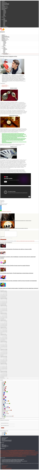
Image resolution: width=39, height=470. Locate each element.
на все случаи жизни (32, 453)
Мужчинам (3, 19)
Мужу (4, 24)
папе (28, 454)
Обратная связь (4, 438)
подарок (8, 211)
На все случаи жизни (5, 7)
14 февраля (3, 450)
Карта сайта (3, 439)
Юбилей (3, 5)
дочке (5, 453)
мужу (23, 453)
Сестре (4, 13)
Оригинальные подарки (5, 4)
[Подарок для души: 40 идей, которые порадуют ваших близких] (3, 263)
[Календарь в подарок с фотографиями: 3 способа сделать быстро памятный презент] (3, 254)
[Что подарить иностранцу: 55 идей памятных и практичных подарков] (3, 271)
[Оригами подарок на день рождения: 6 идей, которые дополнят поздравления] (3, 278)
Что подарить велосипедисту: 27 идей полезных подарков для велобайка (13, 459)
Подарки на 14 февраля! (5, 3)
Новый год (3, 34)
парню (30, 454)
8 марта (4, 10)
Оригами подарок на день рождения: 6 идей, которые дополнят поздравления (18, 280)
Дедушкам (5, 26)
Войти (3, 444)
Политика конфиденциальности (7, 440)
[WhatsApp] (13, 210)
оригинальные (6, 454)
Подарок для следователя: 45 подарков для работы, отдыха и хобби (16, 249)
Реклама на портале (5, 437)
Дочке (4, 18)
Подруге (4, 12)
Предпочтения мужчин (5, 85)
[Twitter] (13, 209)
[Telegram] (13, 206)
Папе (4, 25)
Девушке (4, 42)
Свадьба (3, 1)
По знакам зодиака (5, 38)
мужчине (26, 453)
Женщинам (3, 9)
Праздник (11, 451)
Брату (4, 23)
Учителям (3, 6)
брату (32, 451)
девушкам (1, 453)
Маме (4, 15)
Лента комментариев (5, 445)
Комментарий (2, 236)
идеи (19, 453)
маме (21, 453)
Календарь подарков (5, 53)
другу (7, 453)
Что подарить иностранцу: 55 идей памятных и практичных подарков (16, 273)
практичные (10, 456)
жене (12, 453)
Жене (4, 14)
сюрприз (20, 456)
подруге (1, 456)
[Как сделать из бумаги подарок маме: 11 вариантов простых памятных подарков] (3, 286)
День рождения (4, 2)
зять (6, 211)
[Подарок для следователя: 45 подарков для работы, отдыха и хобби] (3, 247)
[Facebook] (13, 208)
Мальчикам (5, 21)
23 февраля (5, 20)
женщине (16, 453)
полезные (6, 456)
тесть (10, 211)
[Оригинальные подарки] (2, 32)
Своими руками (4, 8)
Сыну (4, 17)
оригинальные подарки (15, 454)
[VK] (13, 205)
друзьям (9, 453)
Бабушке (4, 16)
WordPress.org (4, 446)
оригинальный (24, 454)
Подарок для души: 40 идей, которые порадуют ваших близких (15, 265)
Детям (3, 46)
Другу (4, 22)
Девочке (4, 11)
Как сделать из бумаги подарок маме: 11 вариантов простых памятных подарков (19, 288)
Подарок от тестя (4, 86)
